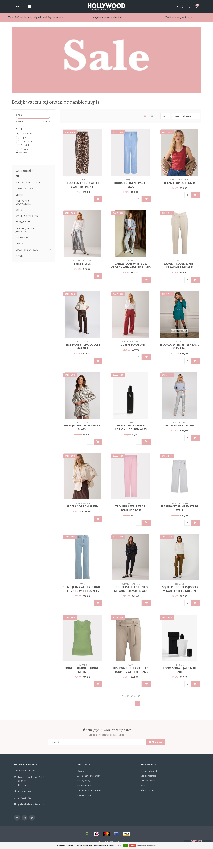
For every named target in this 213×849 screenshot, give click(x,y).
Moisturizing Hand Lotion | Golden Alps (131, 427)
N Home (24, 149)
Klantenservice (84, 795)
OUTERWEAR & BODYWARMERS (23, 202)
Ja (125, 845)
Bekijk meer (22, 152)
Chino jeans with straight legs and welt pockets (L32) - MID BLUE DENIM (82, 591)
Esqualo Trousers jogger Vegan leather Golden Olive (179, 591)
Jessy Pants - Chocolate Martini (82, 346)
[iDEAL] (96, 833)
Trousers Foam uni (131, 344)
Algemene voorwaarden (88, 775)
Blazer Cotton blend (82, 506)
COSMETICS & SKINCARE (27, 249)
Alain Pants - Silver (179, 425)
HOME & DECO (23, 243)
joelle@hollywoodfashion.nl (31, 804)
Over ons (81, 771)
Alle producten (148, 790)
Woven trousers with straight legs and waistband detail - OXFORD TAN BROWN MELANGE (179, 269)
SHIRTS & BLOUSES (24, 188)
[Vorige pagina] (122, 703)
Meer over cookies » (146, 845)
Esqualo (24, 137)
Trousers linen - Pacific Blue (130, 185)
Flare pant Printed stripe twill (179, 508)
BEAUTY (19, 256)
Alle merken (26, 133)
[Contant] (86, 833)
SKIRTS (19, 210)
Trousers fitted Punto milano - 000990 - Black (131, 589)
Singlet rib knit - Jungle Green (82, 670)
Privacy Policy (83, 780)
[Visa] (126, 833)
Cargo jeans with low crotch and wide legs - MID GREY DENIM (131, 267)
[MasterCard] (106, 833)
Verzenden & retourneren (89, 790)
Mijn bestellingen (148, 775)
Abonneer (156, 742)
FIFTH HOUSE (26, 141)
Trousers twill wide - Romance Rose (130, 508)
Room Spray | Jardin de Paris (179, 670)
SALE (18, 176)
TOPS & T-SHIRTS (23, 222)
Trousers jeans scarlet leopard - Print (82, 185)
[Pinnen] (116, 833)
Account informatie (150, 771)
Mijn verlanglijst (148, 780)
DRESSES (19, 194)
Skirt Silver (82, 263)
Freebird (25, 145)
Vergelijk (145, 785)
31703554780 (24, 797)
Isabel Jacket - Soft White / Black (82, 427)
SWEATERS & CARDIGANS (27, 216)
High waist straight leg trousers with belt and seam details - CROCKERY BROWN (131, 673)
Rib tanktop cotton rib (179, 183)
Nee (133, 845)
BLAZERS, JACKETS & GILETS (28, 182)
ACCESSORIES (22, 237)
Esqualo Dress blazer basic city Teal (179, 346)
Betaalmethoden (85, 785)
